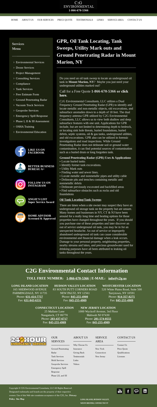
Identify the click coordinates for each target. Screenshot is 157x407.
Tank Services (24, 89)
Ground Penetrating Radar (31, 99)
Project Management (28, 73)
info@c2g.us (117, 278)
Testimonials (84, 20)
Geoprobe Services (27, 110)
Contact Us (135, 20)
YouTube (120, 391)
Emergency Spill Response (32, 115)
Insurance (77, 349)
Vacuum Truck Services (30, 105)
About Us (28, 20)
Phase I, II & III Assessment (32, 121)
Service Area (116, 20)
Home (14, 20)
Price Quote (64, 20)
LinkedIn (145, 391)
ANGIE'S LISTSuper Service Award (41, 201)
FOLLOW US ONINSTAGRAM (39, 184)
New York (99, 349)
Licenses (121, 356)
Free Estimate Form (27, 94)
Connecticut (100, 352)
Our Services (45, 20)
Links (100, 20)
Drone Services (25, 67)
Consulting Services (28, 78)
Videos (76, 364)
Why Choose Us (80, 345)
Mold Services (57, 360)
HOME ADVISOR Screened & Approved (42, 217)
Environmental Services (30, 62)
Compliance (23, 83)
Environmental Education (31, 131)
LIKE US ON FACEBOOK (36, 151)
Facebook (128, 391)
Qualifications (123, 352)
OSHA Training (25, 126)
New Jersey (100, 356)
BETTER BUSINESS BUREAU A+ (41, 168)
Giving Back (78, 352)
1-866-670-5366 (78, 10)
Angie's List (136, 391)
